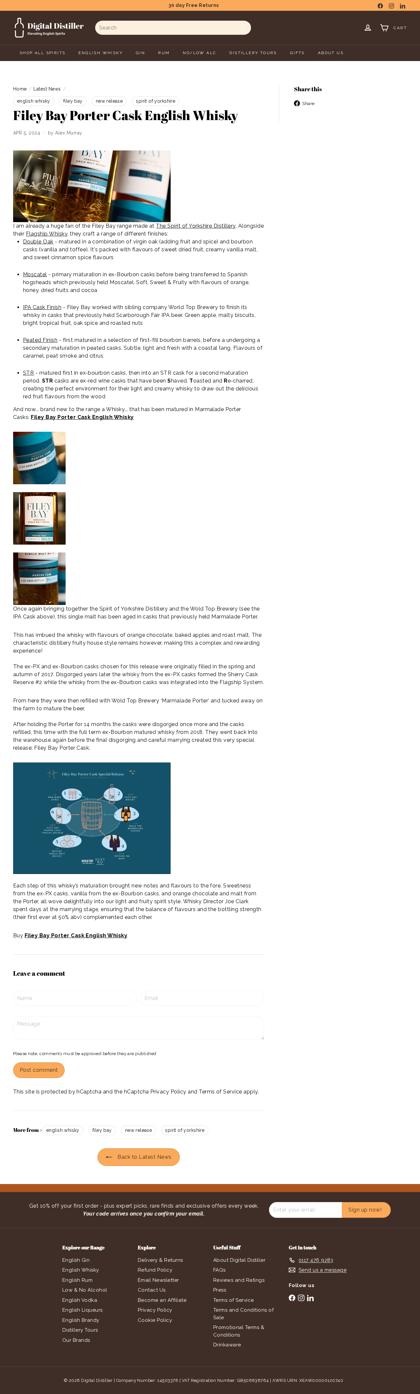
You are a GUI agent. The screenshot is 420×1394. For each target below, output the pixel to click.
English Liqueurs (82, 1310)
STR (28, 373)
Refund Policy (155, 1270)
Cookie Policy (155, 1320)
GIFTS (297, 53)
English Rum (77, 1280)
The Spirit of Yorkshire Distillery (195, 226)
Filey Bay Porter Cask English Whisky (82, 417)
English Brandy (80, 1320)
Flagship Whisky (46, 234)
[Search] (243, 28)
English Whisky (80, 1270)
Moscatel (35, 274)
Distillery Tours (80, 1330)
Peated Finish (40, 340)
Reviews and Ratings (238, 1280)
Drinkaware (227, 1345)
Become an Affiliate (162, 1300)
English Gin (76, 1260)
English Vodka (79, 1300)
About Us (331, 53)
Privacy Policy (168, 1092)
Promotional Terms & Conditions (238, 1331)
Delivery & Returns (160, 1260)
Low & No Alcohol (84, 1290)
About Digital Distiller (239, 1260)
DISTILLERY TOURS (253, 53)
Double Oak (38, 242)
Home (20, 89)
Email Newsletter (158, 1280)
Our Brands (76, 1340)
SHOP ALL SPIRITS (42, 53)
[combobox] (173, 28)
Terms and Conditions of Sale (243, 1314)
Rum (164, 53)
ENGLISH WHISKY (100, 53)
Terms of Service (220, 1092)
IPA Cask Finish (42, 307)
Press (219, 1290)
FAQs (219, 1270)
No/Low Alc (199, 53)
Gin (140, 53)
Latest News (47, 89)
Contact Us (152, 1290)
